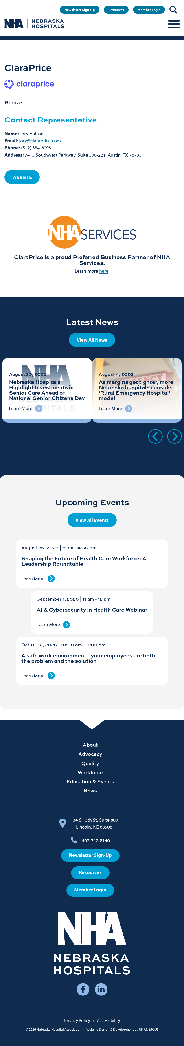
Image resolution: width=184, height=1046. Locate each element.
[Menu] (174, 23)
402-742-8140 (96, 841)
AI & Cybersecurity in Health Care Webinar (92, 609)
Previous (155, 436)
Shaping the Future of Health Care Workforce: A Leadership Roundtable (83, 560)
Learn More (33, 579)
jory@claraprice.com (40, 141)
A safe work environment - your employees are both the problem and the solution (88, 658)
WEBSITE (22, 177)
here (103, 271)
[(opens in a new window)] (92, 232)
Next (174, 436)
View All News (92, 340)
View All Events (92, 520)
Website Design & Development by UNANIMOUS (122, 1029)
